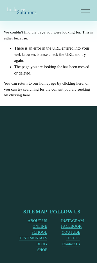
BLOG (41, 244)
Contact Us (71, 244)
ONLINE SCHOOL (39, 229)
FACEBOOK (71, 226)
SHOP (42, 250)
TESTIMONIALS (33, 238)
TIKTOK (73, 238)
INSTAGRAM (72, 221)
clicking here (72, 83)
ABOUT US (37, 221)
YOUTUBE (71, 232)
